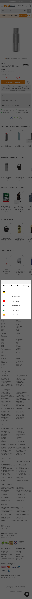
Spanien (16, 315)
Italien (16, 310)
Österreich (16, 296)
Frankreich (16, 306)
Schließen (29, 282)
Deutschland (16, 292)
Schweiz (16, 301)
